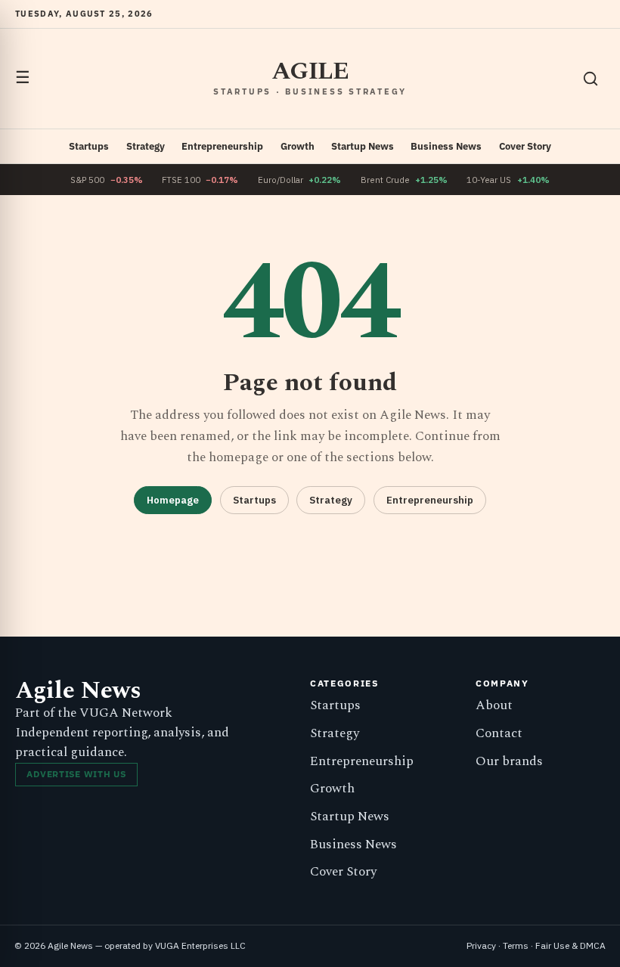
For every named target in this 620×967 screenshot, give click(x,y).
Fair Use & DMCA (570, 945)
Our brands (509, 761)
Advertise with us (76, 773)
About (494, 705)
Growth (298, 146)
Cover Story (525, 146)
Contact (499, 733)
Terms (516, 945)
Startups (89, 146)
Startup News (362, 146)
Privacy (481, 945)
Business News (446, 146)
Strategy (145, 146)
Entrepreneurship (222, 146)
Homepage (173, 500)
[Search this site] (590, 78)
